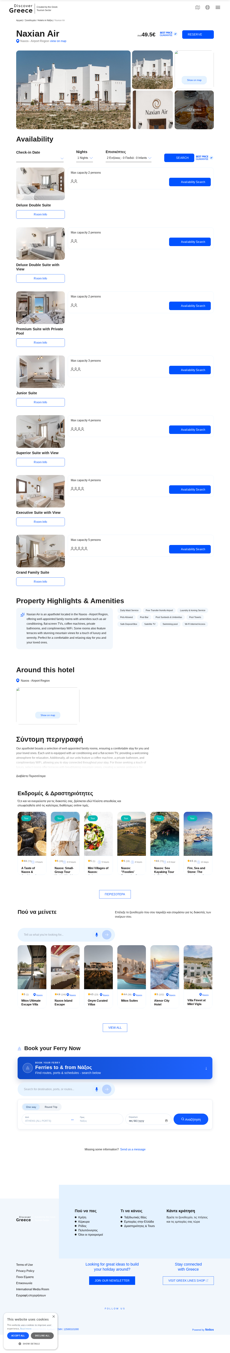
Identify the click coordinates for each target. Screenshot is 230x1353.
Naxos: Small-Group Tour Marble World (64, 872)
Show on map (194, 80)
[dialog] (31, 1331)
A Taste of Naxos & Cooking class (31, 872)
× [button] (53, 1316)
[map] (197, 7)
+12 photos (194, 109)
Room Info (40, 214)
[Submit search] (106, 934)
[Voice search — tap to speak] (96, 934)
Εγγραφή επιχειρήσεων (31, 1295)
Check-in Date (28, 152)
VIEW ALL (115, 1027)
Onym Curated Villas (98, 1002)
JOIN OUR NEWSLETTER (112, 1280)
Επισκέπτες (116, 152)
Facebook (99, 1316)
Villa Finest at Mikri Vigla (196, 1002)
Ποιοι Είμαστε (25, 1277)
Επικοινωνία (24, 1283)
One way (31, 1106)
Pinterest (125, 1316)
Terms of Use (24, 1264)
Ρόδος (82, 1226)
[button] (30, 1343)
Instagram (105, 1316)
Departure (133, 1117)
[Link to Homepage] (21, 15)
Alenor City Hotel (161, 1002)
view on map (58, 41)
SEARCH (182, 157)
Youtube (119, 1316)
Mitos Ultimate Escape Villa (31, 1002)
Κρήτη (82, 1217)
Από (27, 1117)
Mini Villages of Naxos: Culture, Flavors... (98, 874)
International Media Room (32, 1289)
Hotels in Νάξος (46, 20)
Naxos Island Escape (63, 1002)
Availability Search (192, 182)
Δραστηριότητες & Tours (139, 1226)
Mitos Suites (129, 1000)
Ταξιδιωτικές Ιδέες (135, 1217)
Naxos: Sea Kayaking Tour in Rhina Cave (164, 872)
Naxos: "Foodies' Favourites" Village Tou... (129, 874)
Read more (26, 1328)
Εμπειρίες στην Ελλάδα (139, 1221)
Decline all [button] (42, 1335)
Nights (81, 152)
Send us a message (133, 1149)
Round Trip (51, 1106)
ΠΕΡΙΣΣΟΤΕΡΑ (115, 894)
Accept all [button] (18, 1335)
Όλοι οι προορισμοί (90, 1234)
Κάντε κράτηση (181, 1211)
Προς (82, 1117)
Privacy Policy (25, 1270)
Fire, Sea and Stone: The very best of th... (196, 874)
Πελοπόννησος (88, 1230)
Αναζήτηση (193, 1119)
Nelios (209, 1329)
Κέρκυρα (83, 1221)
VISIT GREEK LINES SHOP (187, 1280)
